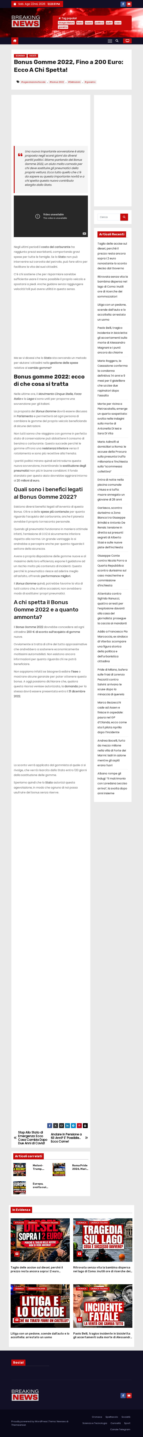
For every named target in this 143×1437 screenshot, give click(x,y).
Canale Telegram (120, 1429)
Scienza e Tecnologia (94, 1423)
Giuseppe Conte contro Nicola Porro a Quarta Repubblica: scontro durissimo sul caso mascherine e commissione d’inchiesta (112, 570)
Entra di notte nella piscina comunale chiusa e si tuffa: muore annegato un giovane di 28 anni (111, 489)
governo (63, 27)
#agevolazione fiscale (33, 82)
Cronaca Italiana (49, 1222)
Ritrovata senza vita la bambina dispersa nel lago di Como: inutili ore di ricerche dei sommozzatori (112, 286)
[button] (118, 41)
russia (89, 22)
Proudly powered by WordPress (29, 1421)
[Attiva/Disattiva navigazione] (110, 40)
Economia (20, 55)
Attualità (19, 1222)
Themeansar (18, 1425)
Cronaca (32, 1222)
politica (99, 22)
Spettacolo (112, 1417)
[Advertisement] (51, 121)
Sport (127, 1423)
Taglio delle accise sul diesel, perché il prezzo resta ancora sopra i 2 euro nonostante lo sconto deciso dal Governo (39, 1271)
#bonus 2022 (57, 82)
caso (118, 22)
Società (32, 55)
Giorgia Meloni (66, 22)
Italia (79, 22)
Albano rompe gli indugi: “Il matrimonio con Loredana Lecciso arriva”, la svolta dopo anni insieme (112, 783)
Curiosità (116, 1423)
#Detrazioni (74, 82)
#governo (90, 82)
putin (109, 22)
